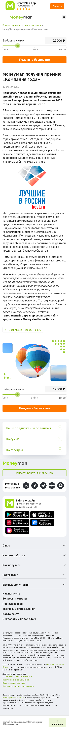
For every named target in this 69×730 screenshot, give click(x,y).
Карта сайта (11, 614)
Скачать (57, 6)
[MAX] (60, 485)
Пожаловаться (13, 603)
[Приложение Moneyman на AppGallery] (17, 522)
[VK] (26, 485)
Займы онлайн (25, 500)
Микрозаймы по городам (19, 619)
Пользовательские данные (14, 683)
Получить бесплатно (34, 408)
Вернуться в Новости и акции (25, 329)
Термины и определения (19, 608)
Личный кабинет (64, 17)
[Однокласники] (34, 485)
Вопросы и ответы (15, 598)
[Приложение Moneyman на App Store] (42, 514)
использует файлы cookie (13, 697)
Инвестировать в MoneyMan (34, 473)
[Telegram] (43, 485)
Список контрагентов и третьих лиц (18, 686)
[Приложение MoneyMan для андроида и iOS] (10, 504)
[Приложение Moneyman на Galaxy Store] (17, 530)
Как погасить (11, 593)
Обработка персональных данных (17, 676)
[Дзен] (52, 485)
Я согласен (57, 722)
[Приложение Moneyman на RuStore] (42, 522)
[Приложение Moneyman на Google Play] (17, 514)
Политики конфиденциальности (10, 724)
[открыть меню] (5, 17)
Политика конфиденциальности (16, 680)
